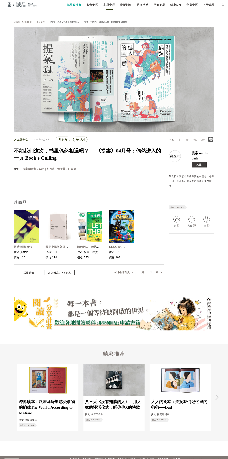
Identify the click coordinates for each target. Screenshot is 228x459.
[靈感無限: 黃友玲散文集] (25, 226)
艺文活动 (143, 4)
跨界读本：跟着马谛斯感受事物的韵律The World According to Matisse (47, 407)
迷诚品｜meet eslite (23, 22)
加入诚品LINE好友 (59, 272)
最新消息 (126, 4)
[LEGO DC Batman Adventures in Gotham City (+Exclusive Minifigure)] (120, 226)
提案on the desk (177, 207)
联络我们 (29, 272)
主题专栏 (109, 4)
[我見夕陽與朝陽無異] (57, 226)
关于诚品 (209, 4)
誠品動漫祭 (74, 4)
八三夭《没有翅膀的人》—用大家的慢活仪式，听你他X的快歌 (113, 404)
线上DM (175, 4)
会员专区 (192, 4)
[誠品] (22, 4)
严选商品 (159, 4)
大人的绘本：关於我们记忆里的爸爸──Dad (179, 404)
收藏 (64, 139)
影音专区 (92, 4)
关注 (199, 164)
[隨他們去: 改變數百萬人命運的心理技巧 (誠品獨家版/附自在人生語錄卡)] (89, 226)
